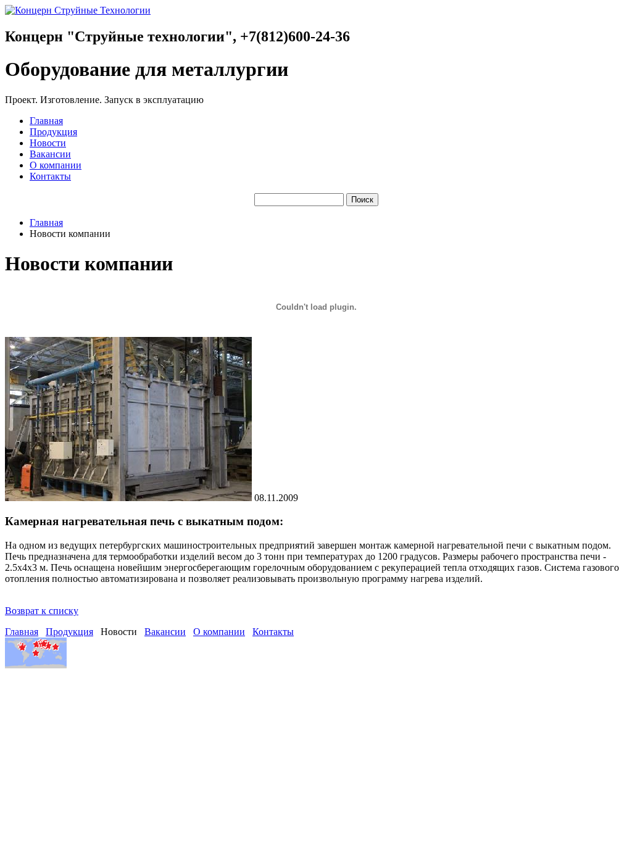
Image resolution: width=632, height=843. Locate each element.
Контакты (50, 176)
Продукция (53, 132)
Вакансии (50, 154)
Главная (46, 120)
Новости (48, 143)
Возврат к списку (41, 610)
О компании (55, 165)
